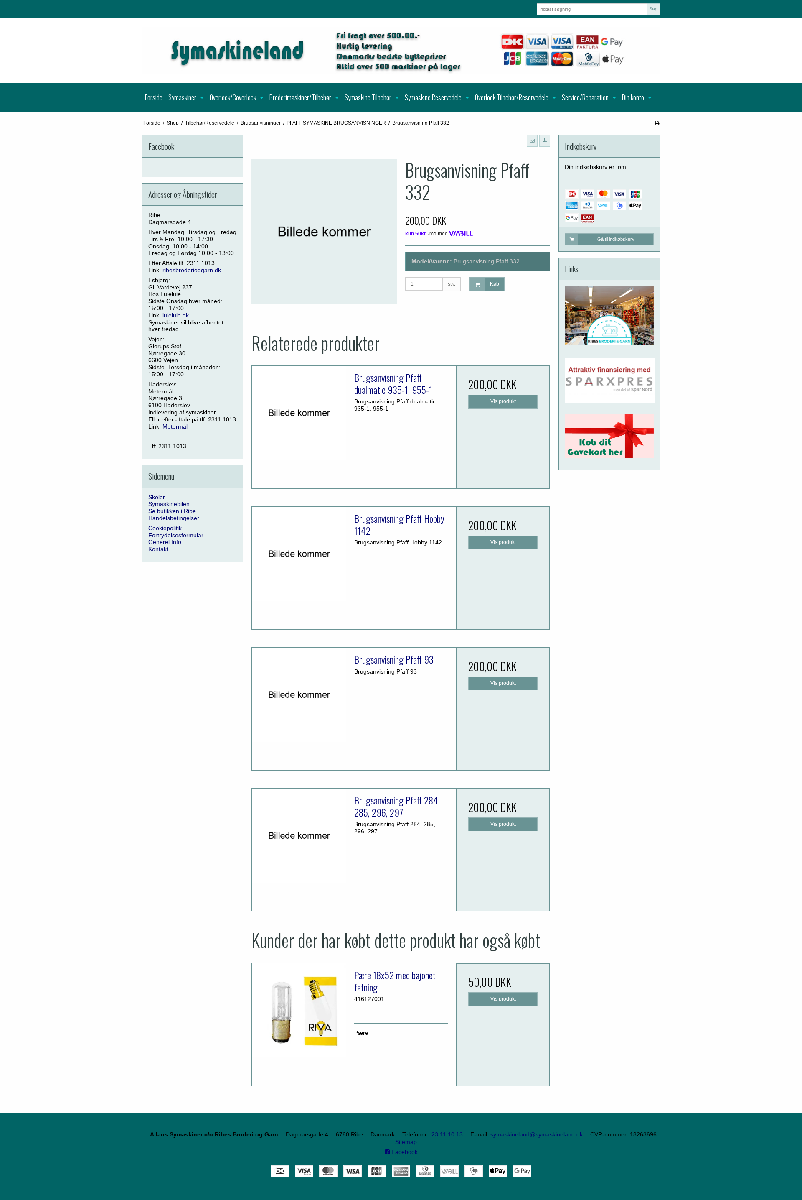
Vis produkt (503, 401)
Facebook (404, 1152)
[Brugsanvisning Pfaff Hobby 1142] (298, 553)
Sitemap (406, 1142)
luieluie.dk (175, 315)
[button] (532, 141)
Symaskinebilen (169, 503)
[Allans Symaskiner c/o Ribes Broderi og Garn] (401, 50)
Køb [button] (494, 284)
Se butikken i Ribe (172, 511)
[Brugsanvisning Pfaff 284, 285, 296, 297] (298, 835)
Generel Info (164, 542)
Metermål (175, 426)
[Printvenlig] (657, 123)
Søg (653, 8)
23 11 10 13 (447, 1134)
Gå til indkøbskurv (615, 239)
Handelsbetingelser (173, 518)
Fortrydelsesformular (175, 535)
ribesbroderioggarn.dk (191, 270)
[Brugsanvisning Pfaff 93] (298, 694)
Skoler (156, 497)
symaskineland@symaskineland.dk (536, 1134)
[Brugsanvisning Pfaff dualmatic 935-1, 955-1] (298, 413)
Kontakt (158, 549)
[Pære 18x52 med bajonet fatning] (298, 1010)
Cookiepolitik (165, 528)
